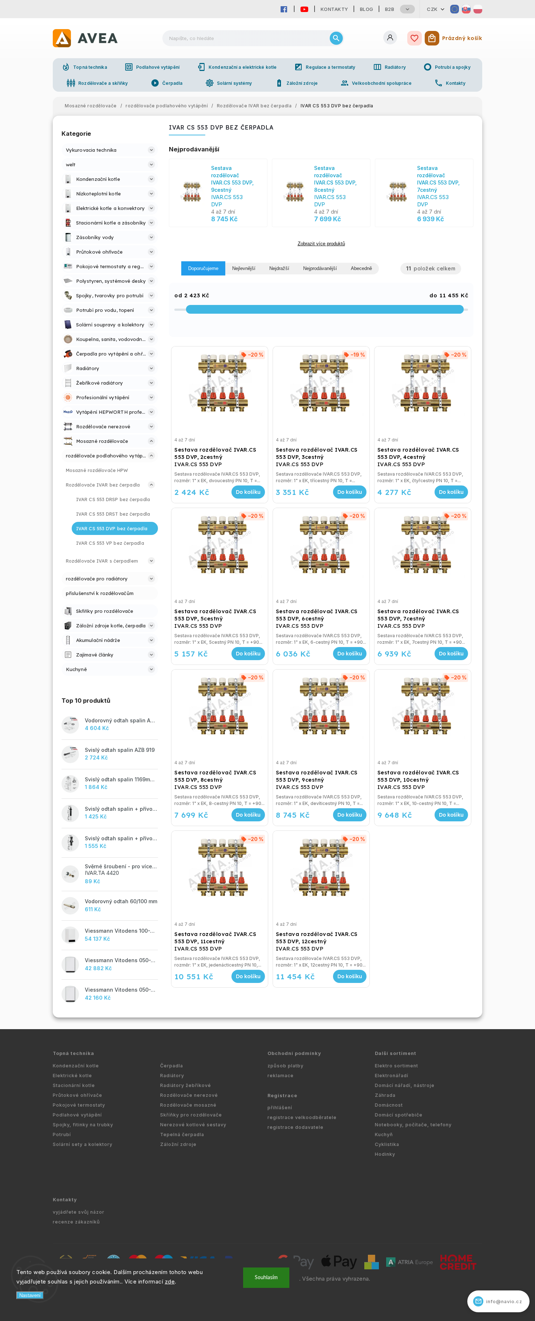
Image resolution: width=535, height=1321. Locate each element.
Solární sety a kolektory (82, 1144)
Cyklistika (387, 1144)
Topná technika (84, 67)
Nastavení (30, 1295)
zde (170, 1281)
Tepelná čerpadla (182, 1134)
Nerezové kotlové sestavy (193, 1124)
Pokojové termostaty (79, 1105)
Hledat (336, 38)
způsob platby (286, 1065)
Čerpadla (167, 83)
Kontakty (334, 9)
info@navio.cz (499, 1301)
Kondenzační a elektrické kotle (237, 67)
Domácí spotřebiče (399, 1115)
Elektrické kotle (72, 1075)
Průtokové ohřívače (77, 1095)
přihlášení (280, 1107)
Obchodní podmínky (294, 1053)
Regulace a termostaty (324, 67)
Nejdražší (279, 268)
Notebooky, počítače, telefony (413, 1124)
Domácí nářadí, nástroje (405, 1085)
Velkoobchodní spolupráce (375, 83)
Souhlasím (266, 1277)
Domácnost (389, 1105)
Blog (366, 9)
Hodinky (385, 1154)
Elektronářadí (391, 1075)
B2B (390, 9)
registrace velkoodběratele (302, 1117)
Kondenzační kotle (76, 1065)
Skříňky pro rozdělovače (191, 1115)
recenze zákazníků (76, 1222)
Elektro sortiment (396, 1065)
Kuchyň (384, 1134)
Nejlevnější (243, 268)
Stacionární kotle (74, 1085)
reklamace (281, 1075)
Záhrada (385, 1095)
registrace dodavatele (296, 1127)
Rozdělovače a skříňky (97, 83)
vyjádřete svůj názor (78, 1212)
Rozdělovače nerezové (189, 1095)
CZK (432, 9)
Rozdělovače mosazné (188, 1105)
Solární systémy (228, 83)
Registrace (282, 1095)
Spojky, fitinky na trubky (83, 1124)
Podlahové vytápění (151, 67)
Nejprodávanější (320, 268)
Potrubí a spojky (447, 67)
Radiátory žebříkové (185, 1085)
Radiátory (389, 67)
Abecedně (361, 268)
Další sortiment (395, 1053)
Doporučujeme (203, 268)
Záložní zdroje (296, 83)
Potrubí (62, 1134)
